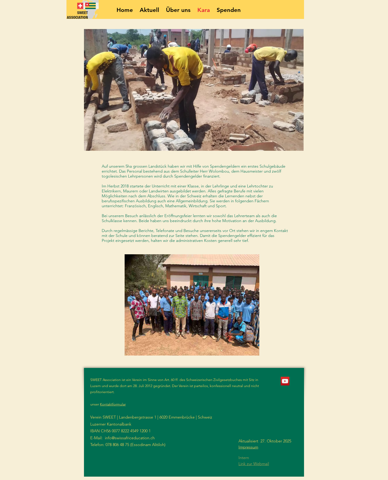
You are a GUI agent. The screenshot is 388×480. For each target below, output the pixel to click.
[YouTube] (285, 381)
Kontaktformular (113, 404)
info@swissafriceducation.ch (130, 437)
